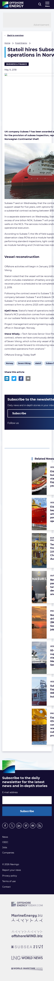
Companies (8, 852)
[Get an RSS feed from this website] (39, 825)
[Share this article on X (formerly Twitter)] (14, 378)
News (5, 837)
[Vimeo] (26, 825)
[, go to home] (13, 4)
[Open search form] (39, 4)
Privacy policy (9, 875)
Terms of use (9, 881)
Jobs (4, 847)
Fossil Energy (21, 43)
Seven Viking (24, 364)
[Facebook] (5, 825)
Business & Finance (16, 64)
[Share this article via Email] (28, 378)
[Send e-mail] (33, 825)
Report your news (11, 870)
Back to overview (15, 35)
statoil (38, 364)
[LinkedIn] (19, 825)
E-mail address (10, 792)
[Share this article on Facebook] (21, 378)
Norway (9, 364)
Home (7, 43)
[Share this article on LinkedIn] (6, 378)
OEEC (5, 842)
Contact (6, 886)
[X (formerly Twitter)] (12, 825)
